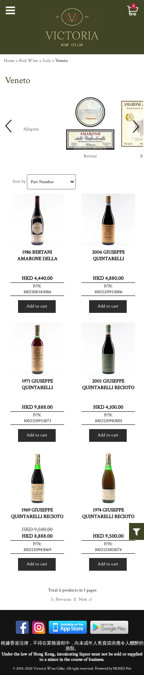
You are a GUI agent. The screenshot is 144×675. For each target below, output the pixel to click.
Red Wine (28, 60)
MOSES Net (122, 668)
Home (9, 60)
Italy (47, 60)
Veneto (61, 60)
